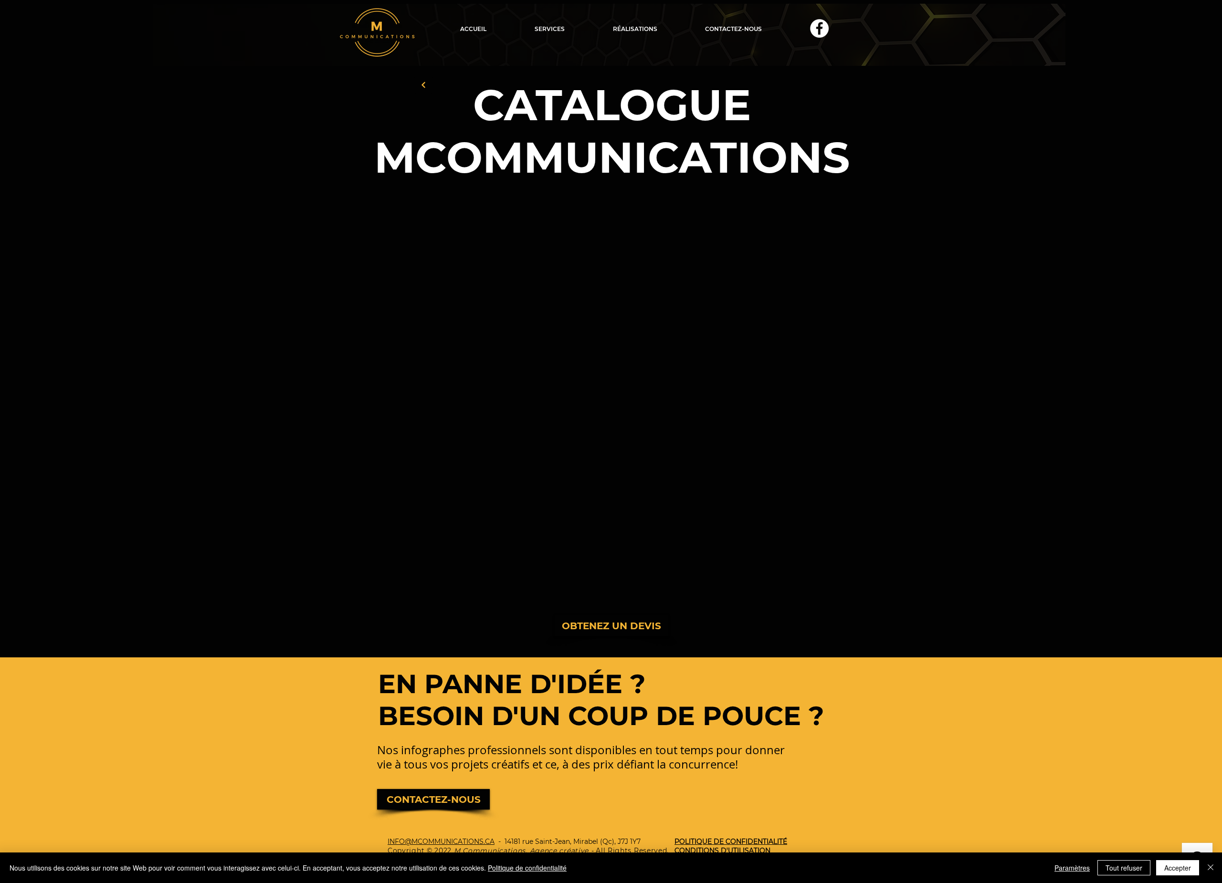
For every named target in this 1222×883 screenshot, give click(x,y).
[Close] (1210, 867)
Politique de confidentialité (527, 868)
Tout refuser (1124, 868)
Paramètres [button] (1072, 868)
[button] (549, 29)
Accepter (1177, 868)
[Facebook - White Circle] (819, 28)
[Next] (423, 85)
